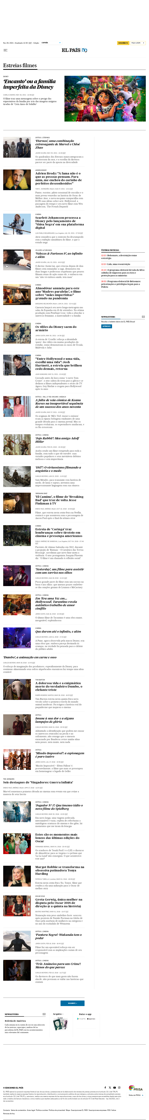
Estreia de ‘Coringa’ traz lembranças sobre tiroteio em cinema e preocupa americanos (58, 533)
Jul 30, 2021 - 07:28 (74, 233)
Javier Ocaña (40, 153)
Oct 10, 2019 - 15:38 (66, 509)
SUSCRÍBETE (123, 43)
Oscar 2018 (40, 896)
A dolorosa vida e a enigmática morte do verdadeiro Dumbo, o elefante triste (58, 687)
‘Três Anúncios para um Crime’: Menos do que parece (58, 966)
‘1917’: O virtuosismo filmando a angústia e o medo (58, 469)
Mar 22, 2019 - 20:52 (58, 727)
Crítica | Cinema (42, 435)
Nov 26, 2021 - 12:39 (25, 95)
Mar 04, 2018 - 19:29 (66, 879)
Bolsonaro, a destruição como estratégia (119, 257)
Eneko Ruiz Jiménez (43, 509)
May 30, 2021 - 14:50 (55, 336)
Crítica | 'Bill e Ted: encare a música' (50, 397)
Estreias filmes (20, 65)
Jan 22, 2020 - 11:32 (58, 476)
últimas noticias (110, 250)
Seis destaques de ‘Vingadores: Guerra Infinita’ (38, 782)
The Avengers (8, 779)
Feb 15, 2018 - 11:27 (57, 973)
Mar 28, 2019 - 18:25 (64, 695)
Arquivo (57, 1014)
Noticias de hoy (9, 1113)
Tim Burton (40, 680)
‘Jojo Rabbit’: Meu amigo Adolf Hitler (57, 440)
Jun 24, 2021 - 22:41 (67, 304)
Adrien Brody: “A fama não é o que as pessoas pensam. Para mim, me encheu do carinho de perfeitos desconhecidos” (58, 178)
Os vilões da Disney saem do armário (56, 329)
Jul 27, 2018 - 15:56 (55, 762)
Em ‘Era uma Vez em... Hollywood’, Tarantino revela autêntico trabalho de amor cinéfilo (56, 603)
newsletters (108, 317)
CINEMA (38, 526)
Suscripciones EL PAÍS (79, 1110)
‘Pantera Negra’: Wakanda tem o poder (58, 937)
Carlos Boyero (41, 476)
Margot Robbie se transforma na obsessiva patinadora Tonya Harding (59, 870)
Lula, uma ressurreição (118, 264)
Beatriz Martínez (42, 912)
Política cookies (42, 1110)
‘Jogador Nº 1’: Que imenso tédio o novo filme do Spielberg (59, 807)
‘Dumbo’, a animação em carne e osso (29, 657)
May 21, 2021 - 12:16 (57, 374)
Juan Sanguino (41, 374)
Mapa (68, 1110)
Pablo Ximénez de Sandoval (46, 541)
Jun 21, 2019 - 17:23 (57, 637)
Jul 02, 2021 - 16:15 (56, 262)
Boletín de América (15, 1021)
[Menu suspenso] (5, 50)
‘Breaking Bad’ (41, 493)
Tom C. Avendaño (42, 189)
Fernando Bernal (42, 847)
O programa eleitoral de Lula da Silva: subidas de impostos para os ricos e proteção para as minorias (123, 273)
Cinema (38, 214)
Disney (5, 77)
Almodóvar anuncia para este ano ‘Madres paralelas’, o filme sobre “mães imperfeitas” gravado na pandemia (58, 293)
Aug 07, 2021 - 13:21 (64, 189)
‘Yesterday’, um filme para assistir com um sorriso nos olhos (59, 571)
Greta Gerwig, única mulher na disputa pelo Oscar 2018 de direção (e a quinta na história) (58, 903)
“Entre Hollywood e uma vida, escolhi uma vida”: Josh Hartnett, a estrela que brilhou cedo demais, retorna (58, 364)
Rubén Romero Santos (44, 695)
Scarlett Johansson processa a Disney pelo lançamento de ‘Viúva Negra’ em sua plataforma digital (59, 223)
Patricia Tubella (42, 879)
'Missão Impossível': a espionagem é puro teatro (59, 755)
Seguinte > (72, 1003)
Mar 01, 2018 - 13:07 (59, 912)
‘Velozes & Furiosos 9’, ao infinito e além (59, 255)
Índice (113, 1110)
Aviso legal (31, 1110)
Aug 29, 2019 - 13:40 (58, 578)
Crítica (38, 715)
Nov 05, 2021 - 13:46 (56, 153)
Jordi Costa (40, 336)
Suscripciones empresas (98, 1110)
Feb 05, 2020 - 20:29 (56, 447)
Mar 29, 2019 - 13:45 (26, 663)
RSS (109, 1110)
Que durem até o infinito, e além (58, 631)
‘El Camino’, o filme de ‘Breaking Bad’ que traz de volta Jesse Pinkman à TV (59, 500)
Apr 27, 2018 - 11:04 (34, 788)
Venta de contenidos (18, 1110)
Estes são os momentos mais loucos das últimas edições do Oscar (57, 838)
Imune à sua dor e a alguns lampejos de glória (54, 720)
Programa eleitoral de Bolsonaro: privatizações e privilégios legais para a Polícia (121, 284)
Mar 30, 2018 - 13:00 (58, 814)
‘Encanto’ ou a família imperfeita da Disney (29, 84)
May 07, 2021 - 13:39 (56, 412)
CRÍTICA (38, 750)
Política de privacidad (57, 1110)
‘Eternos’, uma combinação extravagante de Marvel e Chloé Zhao (57, 144)
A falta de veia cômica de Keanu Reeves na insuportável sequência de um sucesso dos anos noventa (59, 404)
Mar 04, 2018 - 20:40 (60, 847)
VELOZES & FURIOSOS (43, 250)
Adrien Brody (41, 170)
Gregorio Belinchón (43, 304)
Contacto (6, 1110)
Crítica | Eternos (42, 138)
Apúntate (107, 326)
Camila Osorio (9, 95)
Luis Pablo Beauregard (44, 233)
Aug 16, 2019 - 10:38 (55, 614)
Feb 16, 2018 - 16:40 (55, 944)
